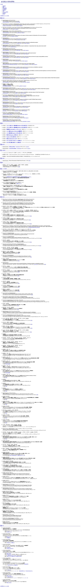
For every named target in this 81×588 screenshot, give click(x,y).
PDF (24, 39)
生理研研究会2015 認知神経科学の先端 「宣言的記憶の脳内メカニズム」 (19, 176)
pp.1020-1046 (18, 50)
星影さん (8, 537)
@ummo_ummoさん (10, 548)
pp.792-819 (18, 39)
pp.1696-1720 (19, 43)
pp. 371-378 (36, 264)
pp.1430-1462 (18, 32)
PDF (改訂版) (7, 372)
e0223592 (12, 36)
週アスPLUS (9, 536)
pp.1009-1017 (25, 78)
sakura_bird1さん (10, 576)
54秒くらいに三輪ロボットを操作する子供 (14, 556)
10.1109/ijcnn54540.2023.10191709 (33, 227)
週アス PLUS (9, 575)
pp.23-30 (18, 117)
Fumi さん (9, 569)
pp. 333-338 (18, 75)
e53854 (12, 46)
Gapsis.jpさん (9, 554)
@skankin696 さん (22, 570)
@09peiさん (9, 542)
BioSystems (4, 110)
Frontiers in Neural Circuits (7, 25)
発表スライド (19, 183)
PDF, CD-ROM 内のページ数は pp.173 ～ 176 (17, 455)
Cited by (21, 25)
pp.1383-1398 (18, 53)
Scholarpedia (18, 146)
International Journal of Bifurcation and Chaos (10, 64)
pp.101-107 (16, 110)
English (1, 4)
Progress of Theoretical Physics (7, 114)
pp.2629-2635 (17, 107)
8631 (14, 29)
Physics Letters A (5, 117)
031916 (16, 93)
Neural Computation (6, 32)
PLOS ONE (4, 36)
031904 (16, 103)
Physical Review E (5, 93)
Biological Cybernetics (6, 75)
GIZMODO (8, 547)
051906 (16, 96)
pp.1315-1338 (18, 71)
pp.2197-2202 (25, 89)
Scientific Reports (5, 29)
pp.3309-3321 (26, 64)
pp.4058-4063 (24, 121)
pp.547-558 (24, 82)
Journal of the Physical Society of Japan (9, 121)
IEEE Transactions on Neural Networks (9, 78)
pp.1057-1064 (22, 114)
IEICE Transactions (6, 82)
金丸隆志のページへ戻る (4, 15)
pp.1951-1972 (18, 57)
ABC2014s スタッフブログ (12, 555)
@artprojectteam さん (29, 570)
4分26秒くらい (9, 531)
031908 (16, 100)
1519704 (17, 25)
